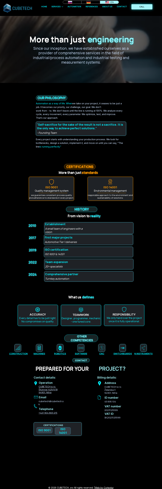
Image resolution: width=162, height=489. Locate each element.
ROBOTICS (60, 353)
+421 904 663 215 (48, 412)
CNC (101, 353)
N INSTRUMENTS (143, 353)
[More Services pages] (62, 6)
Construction (18, 353)
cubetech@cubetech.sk (51, 403)
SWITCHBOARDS (122, 353)
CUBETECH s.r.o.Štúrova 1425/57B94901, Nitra (48, 389)
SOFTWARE (81, 353)
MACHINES (39, 353)
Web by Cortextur (104, 487)
